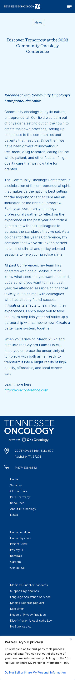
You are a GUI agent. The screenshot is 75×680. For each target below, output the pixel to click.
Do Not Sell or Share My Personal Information (35, 672)
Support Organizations (24, 591)
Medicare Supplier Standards (29, 585)
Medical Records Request (27, 603)
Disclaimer (17, 609)
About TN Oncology (23, 509)
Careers (15, 562)
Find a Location (20, 532)
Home (14, 479)
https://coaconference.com (26, 390)
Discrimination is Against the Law (31, 620)
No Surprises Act (21, 626)
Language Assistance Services (30, 597)
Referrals (16, 556)
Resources (17, 503)
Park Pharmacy (20, 497)
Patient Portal (18, 544)
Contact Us (17, 567)
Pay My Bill (17, 550)
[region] (37, 658)
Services (16, 485)
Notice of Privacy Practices (28, 614)
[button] (69, 6)
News (38, 22)
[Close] (71, 639)
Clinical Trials (18, 491)
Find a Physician (20, 538)
